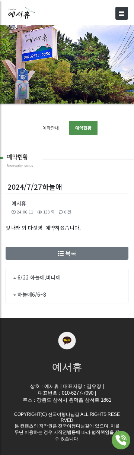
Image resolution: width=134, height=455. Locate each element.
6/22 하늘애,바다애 (39, 277)
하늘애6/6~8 (31, 294)
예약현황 (83, 127)
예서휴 (19, 203)
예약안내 (50, 127)
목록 (70, 253)
